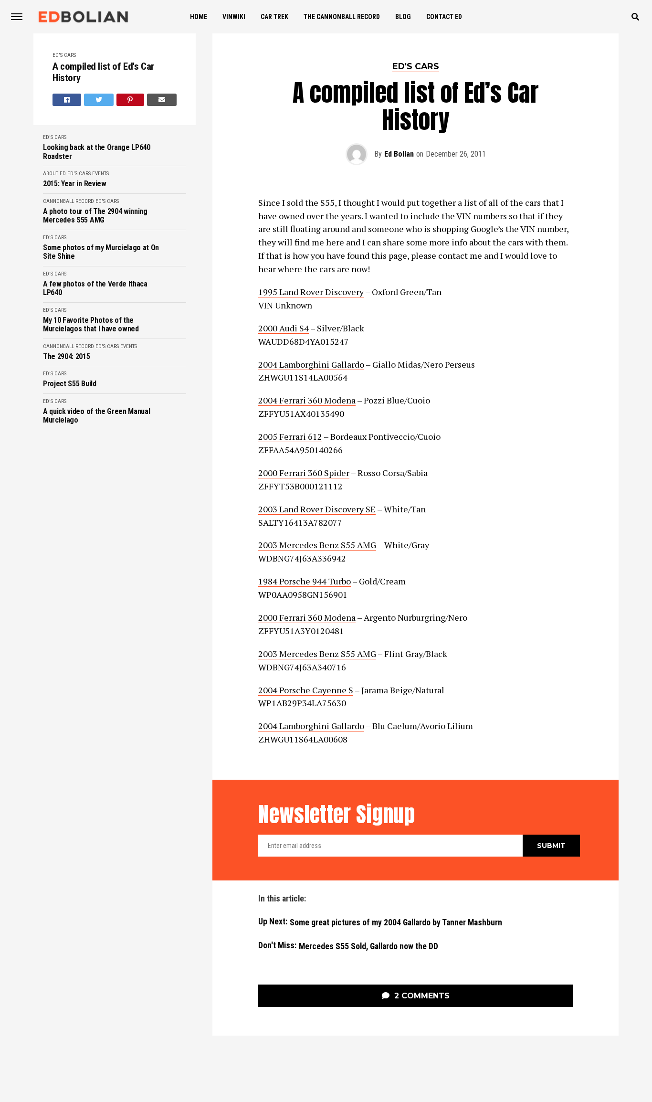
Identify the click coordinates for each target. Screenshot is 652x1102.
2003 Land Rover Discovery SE (317, 509)
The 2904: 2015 (66, 356)
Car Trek (274, 17)
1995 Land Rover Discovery (311, 291)
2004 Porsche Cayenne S (305, 690)
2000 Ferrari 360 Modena (307, 617)
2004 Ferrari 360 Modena (307, 400)
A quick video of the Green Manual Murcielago (96, 415)
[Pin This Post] (130, 100)
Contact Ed (444, 17)
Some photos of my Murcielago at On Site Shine (101, 252)
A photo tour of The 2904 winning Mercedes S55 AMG (95, 215)
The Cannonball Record (342, 17)
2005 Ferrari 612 (290, 436)
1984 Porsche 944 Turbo (304, 581)
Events (100, 173)
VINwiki (233, 17)
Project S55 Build (69, 384)
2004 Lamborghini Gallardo (311, 364)
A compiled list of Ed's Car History (103, 72)
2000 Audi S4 (283, 328)
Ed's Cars (64, 55)
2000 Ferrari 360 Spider (303, 472)
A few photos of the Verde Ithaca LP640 (95, 288)
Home (198, 17)
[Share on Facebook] (67, 100)
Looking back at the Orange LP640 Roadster (96, 151)
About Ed (54, 173)
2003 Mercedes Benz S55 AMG (317, 545)
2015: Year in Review (74, 184)
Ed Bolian (399, 154)
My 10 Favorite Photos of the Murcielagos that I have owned (91, 324)
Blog (403, 17)
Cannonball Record (68, 201)
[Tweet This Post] (99, 100)
